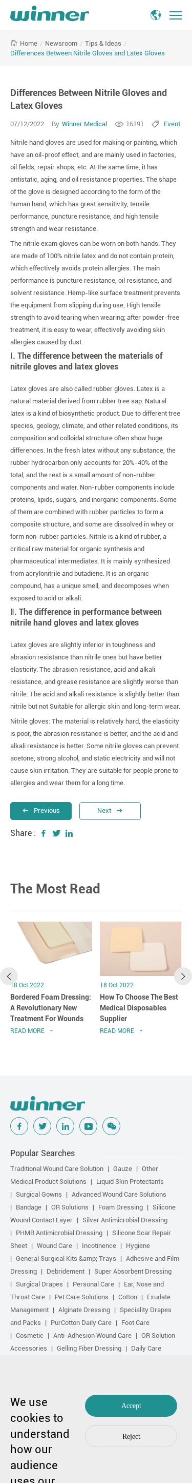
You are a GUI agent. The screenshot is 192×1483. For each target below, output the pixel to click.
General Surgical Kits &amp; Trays (66, 1258)
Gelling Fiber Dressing (89, 1348)
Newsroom (61, 43)
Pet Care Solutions (82, 1297)
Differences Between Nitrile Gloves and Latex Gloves (87, 53)
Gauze (122, 1169)
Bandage (28, 1207)
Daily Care (146, 1348)
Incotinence (99, 1246)
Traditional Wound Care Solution (56, 1169)
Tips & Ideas (103, 43)
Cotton (127, 1297)
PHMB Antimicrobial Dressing (59, 1233)
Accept (131, 1406)
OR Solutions (70, 1207)
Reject (131, 1436)
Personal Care (93, 1284)
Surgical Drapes (39, 1284)
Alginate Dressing (84, 1310)
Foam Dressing (120, 1207)
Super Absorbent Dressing (133, 1271)
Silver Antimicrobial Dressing (124, 1220)
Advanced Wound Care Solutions (119, 1194)
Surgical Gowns (39, 1194)
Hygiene (138, 1246)
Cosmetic (30, 1335)
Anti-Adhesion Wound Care (92, 1335)
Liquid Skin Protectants (130, 1181)
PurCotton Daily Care (81, 1322)
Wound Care (54, 1246)
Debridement (65, 1271)
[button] (9, 976)
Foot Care (135, 1322)
